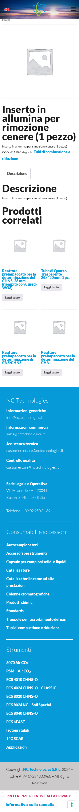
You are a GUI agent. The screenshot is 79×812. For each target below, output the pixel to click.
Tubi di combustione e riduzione (33, 627)
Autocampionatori (22, 545)
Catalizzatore (18, 570)
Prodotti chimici (19, 602)
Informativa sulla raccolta (30, 804)
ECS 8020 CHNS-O (22, 696)
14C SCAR (15, 738)
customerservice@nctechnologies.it (34, 450)
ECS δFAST (15, 722)
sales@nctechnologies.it (25, 434)
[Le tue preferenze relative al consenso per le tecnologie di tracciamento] (72, 805)
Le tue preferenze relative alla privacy (36, 796)
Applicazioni (17, 747)
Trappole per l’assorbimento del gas (36, 619)
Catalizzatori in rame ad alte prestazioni (30, 582)
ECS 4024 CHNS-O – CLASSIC (31, 688)
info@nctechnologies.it (24, 417)
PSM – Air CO (18, 671)
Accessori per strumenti (26, 553)
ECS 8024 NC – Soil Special (28, 705)
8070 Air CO (17, 662)
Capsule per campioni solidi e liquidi (36, 561)
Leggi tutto (12, 297)
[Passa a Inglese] (7, 9)
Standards (15, 610)
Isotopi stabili (17, 730)
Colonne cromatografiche (28, 594)
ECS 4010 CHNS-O (22, 679)
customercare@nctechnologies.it (32, 467)
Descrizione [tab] (17, 173)
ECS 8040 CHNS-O (22, 713)
